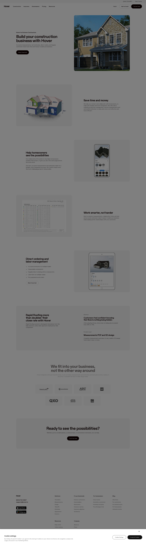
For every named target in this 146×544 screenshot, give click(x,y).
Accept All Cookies (134, 537)
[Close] (139, 531)
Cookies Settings (119, 537)
